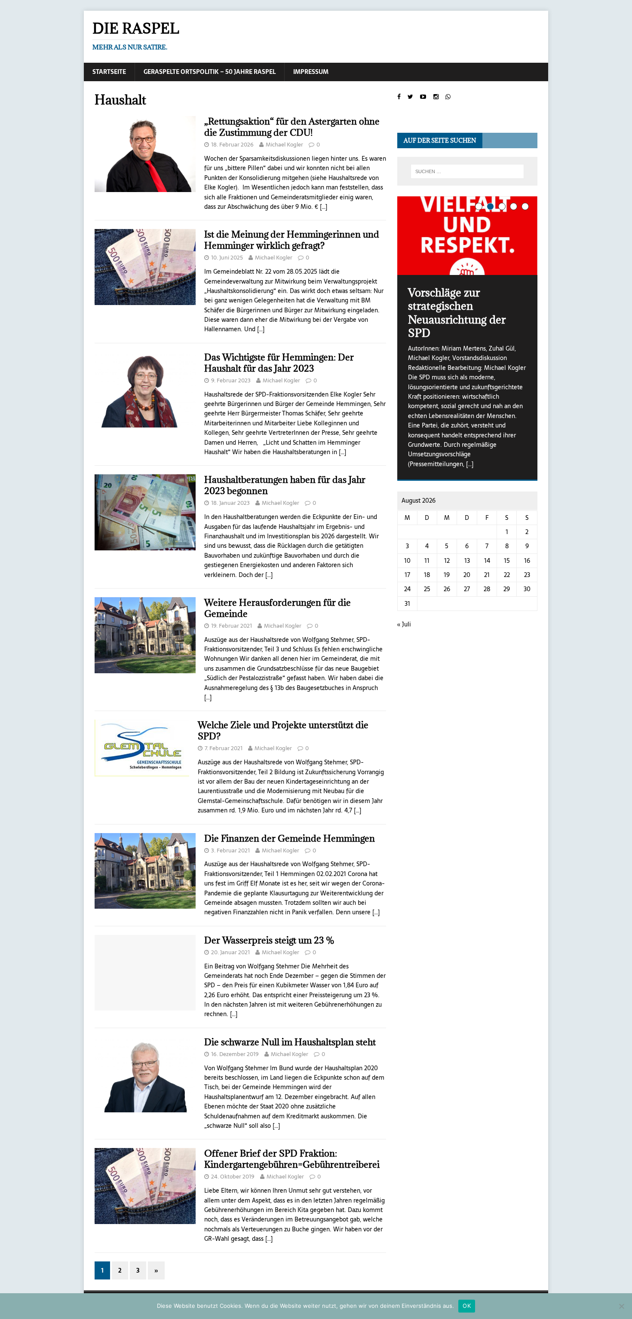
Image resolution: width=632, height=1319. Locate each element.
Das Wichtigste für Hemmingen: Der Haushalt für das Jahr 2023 (279, 362)
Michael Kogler (284, 144)
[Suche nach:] (467, 171)
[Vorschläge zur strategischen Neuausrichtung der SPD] (467, 235)
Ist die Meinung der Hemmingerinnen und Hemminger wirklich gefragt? (291, 240)
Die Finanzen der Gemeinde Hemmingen (289, 838)
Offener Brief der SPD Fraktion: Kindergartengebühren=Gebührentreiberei (292, 1159)
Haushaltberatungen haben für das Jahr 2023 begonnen (284, 485)
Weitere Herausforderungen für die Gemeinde (277, 608)
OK (467, 1305)
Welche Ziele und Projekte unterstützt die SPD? (283, 730)
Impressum (310, 71)
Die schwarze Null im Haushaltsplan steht (290, 1042)
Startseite (109, 71)
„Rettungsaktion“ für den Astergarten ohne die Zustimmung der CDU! (292, 127)
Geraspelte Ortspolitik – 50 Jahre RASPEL (210, 71)
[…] (323, 206)
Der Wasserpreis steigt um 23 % (269, 940)
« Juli (404, 624)
